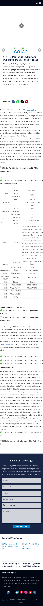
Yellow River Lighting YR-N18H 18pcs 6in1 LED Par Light (11, 565)
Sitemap (31, 600)
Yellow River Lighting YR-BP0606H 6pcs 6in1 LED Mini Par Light (31, 565)
